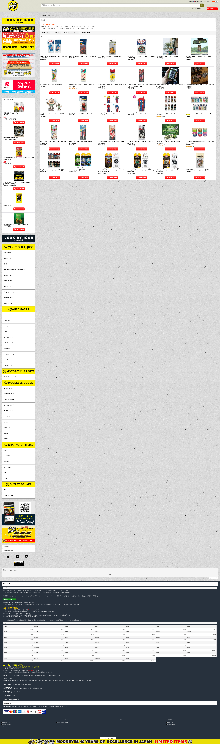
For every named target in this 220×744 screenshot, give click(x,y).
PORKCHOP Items (8, 297)
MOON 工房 (7, 427)
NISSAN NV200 (8, 275)
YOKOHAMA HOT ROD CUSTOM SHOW (14, 269)
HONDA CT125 (7, 286)
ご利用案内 (6, 547)
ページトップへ (214, 577)
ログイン (192, 8)
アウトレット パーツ (9, 495)
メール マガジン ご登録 (117, 719)
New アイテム (7, 258)
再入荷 (5, 264)
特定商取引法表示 (8, 550)
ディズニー (6, 478)
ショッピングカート (6, 724)
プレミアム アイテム (9, 292)
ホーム (3, 719)
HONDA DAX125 (8, 280)
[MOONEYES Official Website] (18, 29)
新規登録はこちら (201, 8)
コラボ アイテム (8, 303)
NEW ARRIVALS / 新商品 (62, 719)
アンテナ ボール (8, 365)
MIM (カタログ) (7, 252)
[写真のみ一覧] (88, 32)
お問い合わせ (170, 722)
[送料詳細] (18, 41)
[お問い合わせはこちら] (18, 47)
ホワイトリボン (7, 348)
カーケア (6, 359)
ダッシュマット (7, 320)
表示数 (44, 32)
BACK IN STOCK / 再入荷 (62, 722)
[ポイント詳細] (18, 35)
